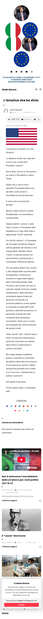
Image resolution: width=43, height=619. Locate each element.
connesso (17, 429)
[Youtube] (27, 72)
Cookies (20, 601)
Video (30, 490)
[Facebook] (11, 72)
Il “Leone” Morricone (14, 535)
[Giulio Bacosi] (13, 30)
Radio (14, 112)
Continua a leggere (9, 500)
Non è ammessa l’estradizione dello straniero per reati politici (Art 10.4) (20, 480)
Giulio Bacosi (9, 89)
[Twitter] (16, 72)
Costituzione (22, 490)
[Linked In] (21, 72)
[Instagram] (31, 72)
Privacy (28, 601)
